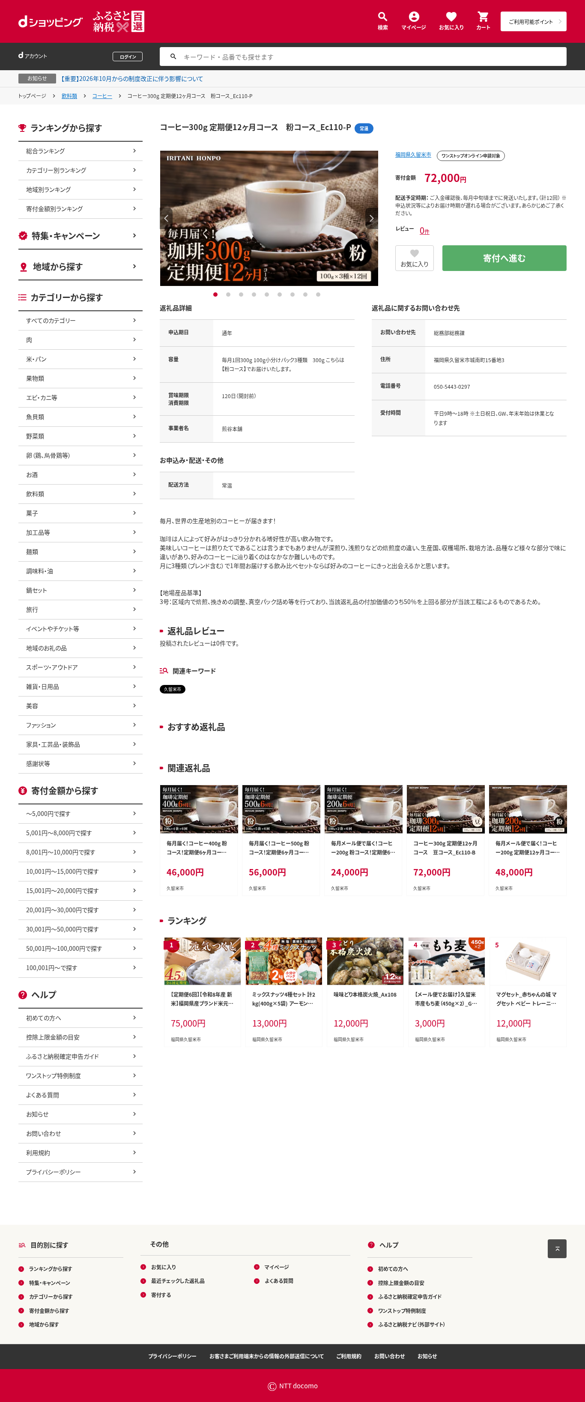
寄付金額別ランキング (54, 208)
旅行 (32, 609)
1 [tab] (216, 294)
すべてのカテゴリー (51, 320)
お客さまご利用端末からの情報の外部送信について (266, 1356)
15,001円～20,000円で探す (62, 890)
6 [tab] (281, 294)
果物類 (35, 378)
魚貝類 (35, 416)
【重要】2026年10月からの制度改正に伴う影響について (132, 78)
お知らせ (37, 1114)
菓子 (32, 513)
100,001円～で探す (52, 967)
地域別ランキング (48, 189)
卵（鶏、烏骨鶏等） (48, 455)
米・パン (36, 358)
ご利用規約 (349, 1356)
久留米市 (172, 689)
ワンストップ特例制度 (53, 1075)
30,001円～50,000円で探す (62, 929)
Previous (166, 218)
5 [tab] (268, 294)
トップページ (32, 95)
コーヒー (102, 95)
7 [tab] (293, 294)
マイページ (414, 27)
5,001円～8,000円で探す (59, 832)
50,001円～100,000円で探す (64, 948)
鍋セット (36, 590)
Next (371, 218)
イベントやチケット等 (52, 628)
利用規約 (38, 1152)
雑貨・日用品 (42, 686)
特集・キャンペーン (66, 235)
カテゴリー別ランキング (56, 170)
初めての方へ (43, 1017)
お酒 (32, 474)
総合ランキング (45, 150)
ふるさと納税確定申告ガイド (62, 1056)
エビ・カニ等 (41, 397)
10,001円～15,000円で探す (62, 871)
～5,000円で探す (48, 813)
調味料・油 (39, 570)
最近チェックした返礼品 (178, 1280)
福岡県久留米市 (413, 154)
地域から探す (58, 266)
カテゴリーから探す (51, 1296)
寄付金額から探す (49, 1310)
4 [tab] (255, 294)
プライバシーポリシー (53, 1171)
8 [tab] (306, 294)
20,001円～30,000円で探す (62, 909)
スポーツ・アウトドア (52, 667)
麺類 (32, 551)
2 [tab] (229, 294)
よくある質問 (42, 1094)
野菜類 (35, 436)
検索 (383, 27)
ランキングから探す (50, 1268)
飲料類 (69, 95)
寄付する (161, 1294)
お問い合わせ (43, 1133)
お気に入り (451, 27)
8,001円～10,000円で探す (61, 852)
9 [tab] (319, 294)
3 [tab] (242, 294)
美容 (32, 705)
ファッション (41, 724)
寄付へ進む (504, 258)
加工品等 (38, 532)
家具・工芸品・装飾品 (53, 744)
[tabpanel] (269, 218)
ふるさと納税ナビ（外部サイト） (412, 1324)
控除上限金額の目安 (53, 1037)
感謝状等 (38, 763)
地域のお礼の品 (46, 647)
